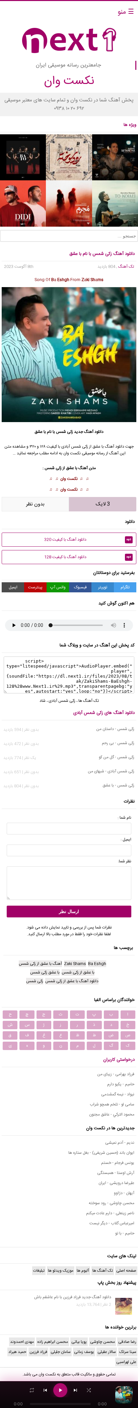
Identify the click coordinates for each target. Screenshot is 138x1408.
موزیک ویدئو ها (60, 1270)
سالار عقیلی (106, 1352)
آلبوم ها (83, 1270)
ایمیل (13, 587)
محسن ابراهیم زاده (52, 1341)
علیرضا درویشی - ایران (116, 1183)
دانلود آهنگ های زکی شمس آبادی (104, 713)
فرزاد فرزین (38, 1352)
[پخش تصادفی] (88, 1390)
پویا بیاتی (79, 1341)
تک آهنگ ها (88, 700)
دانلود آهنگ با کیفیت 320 (87, 539)
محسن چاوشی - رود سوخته (111, 1203)
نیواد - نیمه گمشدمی (117, 1094)
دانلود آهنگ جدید (89, 431)
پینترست (35, 587)
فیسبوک (80, 587)
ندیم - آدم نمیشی (119, 1142)
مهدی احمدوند (22, 1341)
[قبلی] (45, 1390)
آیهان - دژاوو (124, 1193)
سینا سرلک (127, 1352)
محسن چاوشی (102, 1341)
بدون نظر (35, 504)
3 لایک (103, 504)
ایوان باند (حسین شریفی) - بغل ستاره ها (101, 1152)
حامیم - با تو (124, 1233)
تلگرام (125, 587)
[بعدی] (75, 1390)
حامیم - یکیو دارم (120, 1084)
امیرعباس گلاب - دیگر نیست (111, 1223)
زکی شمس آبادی (62, 700)
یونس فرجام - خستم (117, 1163)
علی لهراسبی (126, 1362)
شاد (43, 700)
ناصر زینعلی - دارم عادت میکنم (110, 1213)
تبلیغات (39, 1270)
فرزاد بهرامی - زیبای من (115, 1074)
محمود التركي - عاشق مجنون (111, 1114)
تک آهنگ (126, 266)
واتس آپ (58, 587)
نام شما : (124, 817)
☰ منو (126, 12)
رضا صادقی (127, 1341)
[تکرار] (31, 1390)
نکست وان (69, 478)
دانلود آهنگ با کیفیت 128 (87, 557)
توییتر (102, 587)
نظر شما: (124, 861)
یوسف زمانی (84, 1352)
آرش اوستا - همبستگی (115, 1173)
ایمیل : (126, 839)
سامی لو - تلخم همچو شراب (112, 1104)
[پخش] (60, 1390)
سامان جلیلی (61, 1352)
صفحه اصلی (126, 1270)
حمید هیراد (17, 1352)
